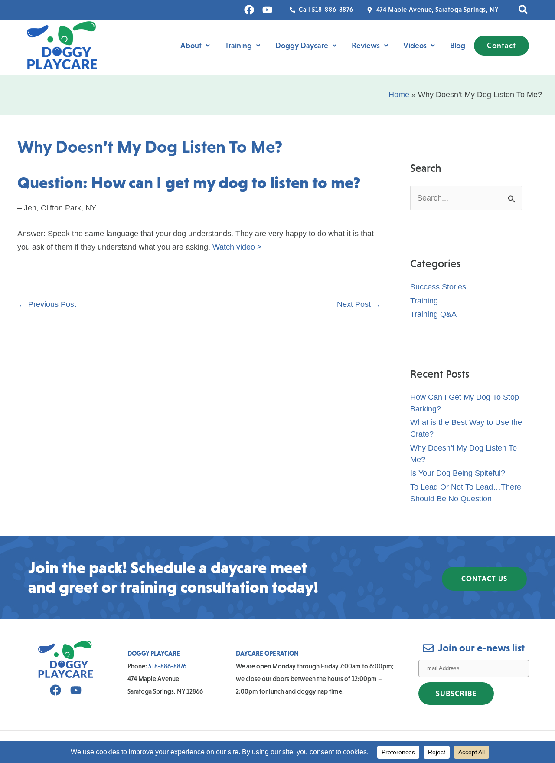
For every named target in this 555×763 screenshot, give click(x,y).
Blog (457, 45)
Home (398, 94)
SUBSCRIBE (456, 693)
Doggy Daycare (301, 45)
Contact (501, 45)
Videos (415, 45)
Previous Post (47, 304)
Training (238, 45)
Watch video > (237, 247)
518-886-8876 (167, 666)
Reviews (366, 45)
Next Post (359, 304)
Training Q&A (433, 314)
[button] (524, 10)
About (191, 45)
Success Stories (438, 287)
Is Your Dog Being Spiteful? (457, 473)
